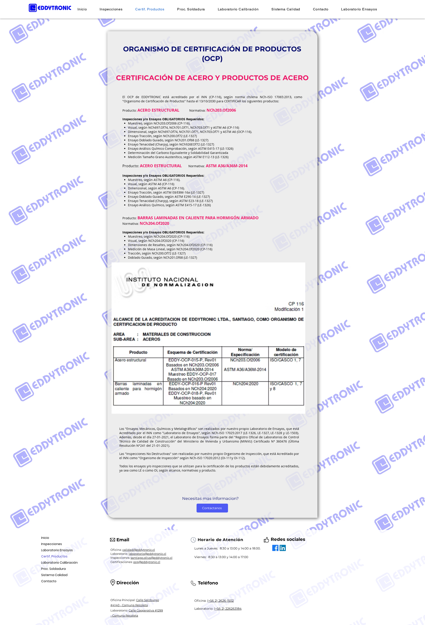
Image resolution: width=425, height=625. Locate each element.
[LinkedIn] (283, 548)
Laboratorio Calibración (59, 562)
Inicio (45, 538)
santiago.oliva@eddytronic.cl (151, 557)
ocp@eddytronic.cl (146, 562)
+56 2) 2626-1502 (221, 601)
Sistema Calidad (54, 575)
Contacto (48, 581)
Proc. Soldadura (53, 569)
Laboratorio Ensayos (57, 550)
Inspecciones (51, 544)
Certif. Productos (54, 556)
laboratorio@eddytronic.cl (147, 553)
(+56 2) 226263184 (227, 609)
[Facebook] (275, 548)
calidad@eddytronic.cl (138, 549)
